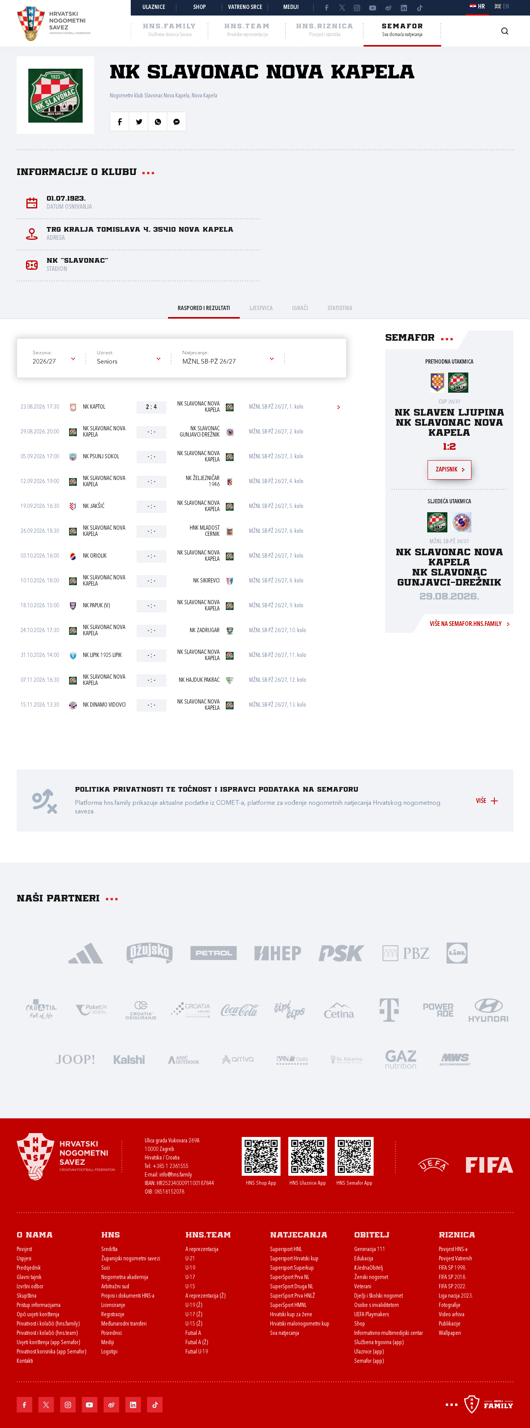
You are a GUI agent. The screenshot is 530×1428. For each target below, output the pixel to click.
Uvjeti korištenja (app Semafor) (48, 1343)
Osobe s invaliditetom (376, 1305)
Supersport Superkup (292, 1268)
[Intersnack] (290, 1009)
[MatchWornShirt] (455, 1059)
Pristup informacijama (39, 1305)
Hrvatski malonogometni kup (299, 1324)
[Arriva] (238, 1059)
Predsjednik (29, 1268)
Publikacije (450, 1324)
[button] (53, 362)
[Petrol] (214, 952)
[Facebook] (326, 8)
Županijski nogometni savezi (130, 1259)
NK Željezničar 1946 (203, 482)
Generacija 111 (369, 1250)
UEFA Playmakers (371, 1315)
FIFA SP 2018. (452, 1278)
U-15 (190, 1287)
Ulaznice (153, 7)
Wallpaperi (450, 1333)
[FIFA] (489, 1164)
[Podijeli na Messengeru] (176, 121)
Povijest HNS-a (453, 1250)
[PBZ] (406, 952)
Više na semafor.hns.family (466, 624)
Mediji (291, 7)
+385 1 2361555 (170, 1167)
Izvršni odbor (30, 1287)
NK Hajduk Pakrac (199, 680)
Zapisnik (446, 470)
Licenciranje (113, 1305)
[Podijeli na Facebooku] (119, 121)
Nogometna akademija (124, 1278)
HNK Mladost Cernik (205, 531)
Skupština (26, 1296)
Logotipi (109, 1352)
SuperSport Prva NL (289, 1278)
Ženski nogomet (371, 1278)
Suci (105, 1268)
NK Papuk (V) (96, 606)
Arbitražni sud (115, 1287)
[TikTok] (419, 8)
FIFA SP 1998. (452, 1268)
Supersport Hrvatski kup (294, 1259)
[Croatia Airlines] (190, 1009)
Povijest (24, 1250)
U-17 (190, 1278)
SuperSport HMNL (288, 1305)
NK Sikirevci (206, 581)
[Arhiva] (504, 31)
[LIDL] (457, 952)
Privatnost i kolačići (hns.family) (48, 1324)
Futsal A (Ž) (196, 1343)
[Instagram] (357, 8)
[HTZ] (41, 1009)
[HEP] (278, 952)
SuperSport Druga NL (291, 1287)
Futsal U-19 (196, 1352)
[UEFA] (433, 1164)
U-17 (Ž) (193, 1315)
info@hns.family (175, 1175)
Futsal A (193, 1333)
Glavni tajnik (29, 1278)
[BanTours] (292, 1059)
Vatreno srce (245, 7)
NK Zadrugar (205, 631)
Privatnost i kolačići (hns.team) (47, 1333)
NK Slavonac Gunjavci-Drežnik (200, 432)
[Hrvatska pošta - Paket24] (91, 1009)
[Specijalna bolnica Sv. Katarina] (346, 1059)
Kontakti (25, 1361)
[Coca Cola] (240, 1009)
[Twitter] (342, 8)
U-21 (190, 1259)
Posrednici (111, 1333)
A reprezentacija (201, 1250)
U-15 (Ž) (193, 1324)
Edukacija (363, 1259)
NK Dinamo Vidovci (104, 705)
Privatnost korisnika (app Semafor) (51, 1352)
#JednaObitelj (368, 1268)
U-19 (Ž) (193, 1305)
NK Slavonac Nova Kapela (198, 407)
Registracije (113, 1315)
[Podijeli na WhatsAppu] (157, 121)
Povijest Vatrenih (455, 1259)
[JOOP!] (75, 1059)
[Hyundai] (488, 1009)
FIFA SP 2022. (452, 1287)
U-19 (190, 1268)
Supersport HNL (286, 1250)
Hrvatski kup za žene (291, 1315)
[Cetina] (339, 1009)
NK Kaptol (94, 407)
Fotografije (450, 1305)
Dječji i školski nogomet (378, 1296)
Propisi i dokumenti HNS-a (127, 1296)
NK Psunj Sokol (101, 457)
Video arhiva (451, 1315)
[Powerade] (439, 1009)
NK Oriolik (95, 556)
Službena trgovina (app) (379, 1343)
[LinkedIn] (404, 8)
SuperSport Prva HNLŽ (292, 1296)
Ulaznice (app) (369, 1352)
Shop (199, 7)
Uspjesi (24, 1259)
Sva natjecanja (284, 1333)
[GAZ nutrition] (401, 1059)
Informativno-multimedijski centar (388, 1333)
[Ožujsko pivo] (150, 952)
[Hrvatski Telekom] (389, 1009)
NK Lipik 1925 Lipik (102, 656)
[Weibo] (388, 8)
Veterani (362, 1287)
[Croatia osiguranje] (141, 1009)
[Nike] (86, 952)
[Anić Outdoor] (183, 1059)
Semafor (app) (369, 1361)
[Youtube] (373, 8)
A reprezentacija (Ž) (205, 1296)
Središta (109, 1250)
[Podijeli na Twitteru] (138, 121)
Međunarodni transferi (124, 1324)
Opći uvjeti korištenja (38, 1315)
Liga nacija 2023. (456, 1296)
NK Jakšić (93, 507)
